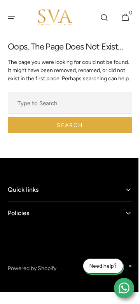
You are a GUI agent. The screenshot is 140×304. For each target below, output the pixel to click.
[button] (11, 17)
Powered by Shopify (32, 276)
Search (67, 133)
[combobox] (67, 111)
